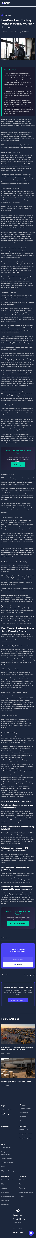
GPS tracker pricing (24, 554)
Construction (23, 1129)
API (21, 1120)
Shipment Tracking (7, 1171)
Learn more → (20, 796)
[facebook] (24, 975)
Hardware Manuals (7, 1196)
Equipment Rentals (25, 1134)
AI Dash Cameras (7, 1162)
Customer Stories (7, 1180)
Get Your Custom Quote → (18, 923)
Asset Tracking (6, 1147)
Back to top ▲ (18, 1232)
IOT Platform (24, 1112)
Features (23, 1116)
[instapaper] (34, 975)
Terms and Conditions (26, 1192)
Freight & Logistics (25, 1138)
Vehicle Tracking (6, 1158)
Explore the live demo (18, 1000)
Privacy (21, 1196)
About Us (22, 1180)
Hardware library (25, 1108)
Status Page (5, 1200)
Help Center (5, 1192)
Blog (2, 1184)
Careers (21, 1184)
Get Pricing (5, 1114)
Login (3, 1106)
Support (4, 1188)
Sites (3, 1167)
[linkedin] (30, 975)
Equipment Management (5, 1153)
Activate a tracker (7, 1110)
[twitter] (27, 975)
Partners (22, 1188)
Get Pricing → (18, 465)
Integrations (5, 1204)
